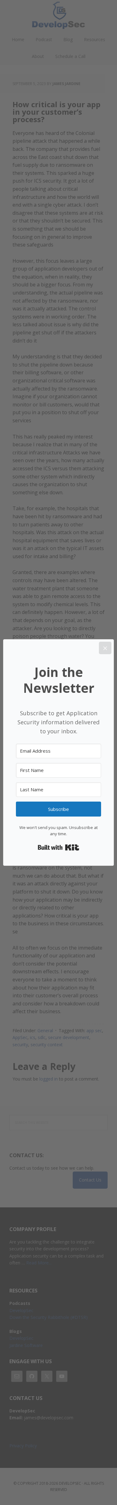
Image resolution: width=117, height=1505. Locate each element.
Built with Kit (58, 847)
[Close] (105, 648)
